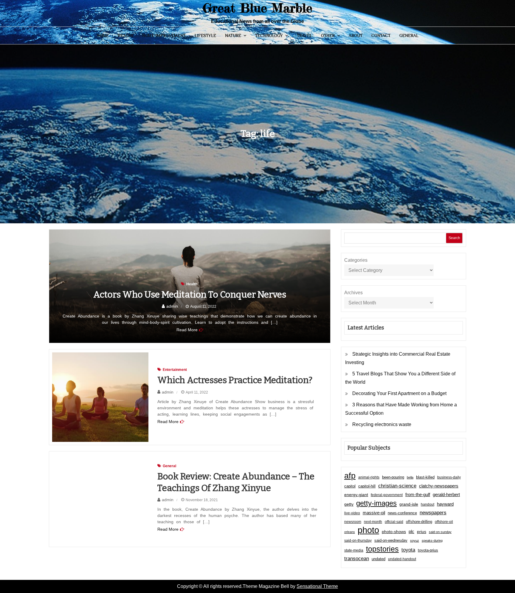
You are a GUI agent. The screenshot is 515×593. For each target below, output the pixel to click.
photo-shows (394, 531)
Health (125, 35)
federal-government (387, 495)
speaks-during (432, 540)
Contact (380, 35)
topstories (382, 549)
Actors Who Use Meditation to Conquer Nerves (189, 294)
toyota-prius (428, 550)
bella (410, 477)
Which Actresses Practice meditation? (234, 380)
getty (348, 504)
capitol (350, 486)
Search (454, 238)
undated (378, 559)
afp (350, 476)
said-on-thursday (358, 540)
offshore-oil (444, 522)
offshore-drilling (419, 521)
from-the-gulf (417, 494)
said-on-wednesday (390, 540)
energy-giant (356, 495)
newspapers (433, 512)
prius (421, 531)
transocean (356, 558)
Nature (233, 35)
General (408, 35)
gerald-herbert (446, 494)
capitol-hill (367, 486)
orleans (349, 532)
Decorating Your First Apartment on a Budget (399, 393)
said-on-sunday (440, 532)
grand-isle (408, 504)
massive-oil (374, 512)
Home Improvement (164, 35)
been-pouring (393, 477)
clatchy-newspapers (438, 485)
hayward (445, 504)
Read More (187, 329)
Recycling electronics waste (381, 424)
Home (103, 35)
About (355, 35)
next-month (373, 522)
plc (411, 531)
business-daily (449, 477)
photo (368, 530)
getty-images (376, 503)
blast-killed (425, 477)
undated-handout (402, 559)
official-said (394, 522)
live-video (352, 513)
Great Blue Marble (257, 8)
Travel (304, 35)
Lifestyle (205, 35)
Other (328, 35)
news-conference (402, 513)
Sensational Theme (317, 586)
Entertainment (175, 369)
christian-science (397, 486)
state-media (353, 550)
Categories (355, 260)
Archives (353, 292)
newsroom (352, 522)
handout (427, 504)
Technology (269, 35)
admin (172, 306)
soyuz (414, 540)
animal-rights (368, 477)
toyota (408, 550)
